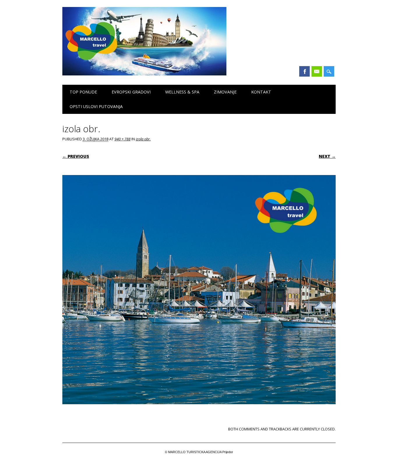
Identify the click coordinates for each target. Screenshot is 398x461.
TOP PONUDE (83, 92)
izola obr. (143, 139)
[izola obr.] (199, 409)
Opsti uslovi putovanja (96, 106)
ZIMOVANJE (225, 92)
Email (316, 71)
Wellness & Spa (182, 92)
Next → (327, 156)
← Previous (75, 156)
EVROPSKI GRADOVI (131, 92)
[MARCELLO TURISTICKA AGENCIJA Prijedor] (144, 74)
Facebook (304, 71)
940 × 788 (123, 139)
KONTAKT (261, 92)
